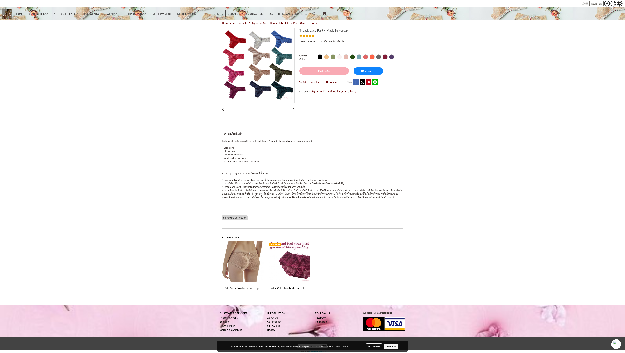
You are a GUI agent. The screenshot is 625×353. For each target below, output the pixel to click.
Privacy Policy (321, 346)
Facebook (320, 317)
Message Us (370, 70)
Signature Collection (323, 91)
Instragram (321, 321)
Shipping (225, 321)
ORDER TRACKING (213, 13)
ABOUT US (234, 13)
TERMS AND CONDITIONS (292, 13)
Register (596, 3)
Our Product (274, 321)
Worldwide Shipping (231, 329)
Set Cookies (374, 346)
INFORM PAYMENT (187, 13)
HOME (19, 13)
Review (271, 329)
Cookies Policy (341, 346)
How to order (227, 325)
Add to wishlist (311, 82)
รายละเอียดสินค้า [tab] (233, 134)
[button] (314, 14)
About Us (272, 317)
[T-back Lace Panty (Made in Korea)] (258, 65)
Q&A (270, 13)
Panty (353, 91)
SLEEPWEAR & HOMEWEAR (98, 13)
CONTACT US (255, 13)
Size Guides (273, 325)
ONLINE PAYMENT (161, 13)
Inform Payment (229, 317)
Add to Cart (325, 70)
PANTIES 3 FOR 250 (64, 13)
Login (585, 3)
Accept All (391, 346)
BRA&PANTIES (36, 13)
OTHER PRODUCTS (132, 13)
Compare (333, 82)
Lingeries (342, 91)
